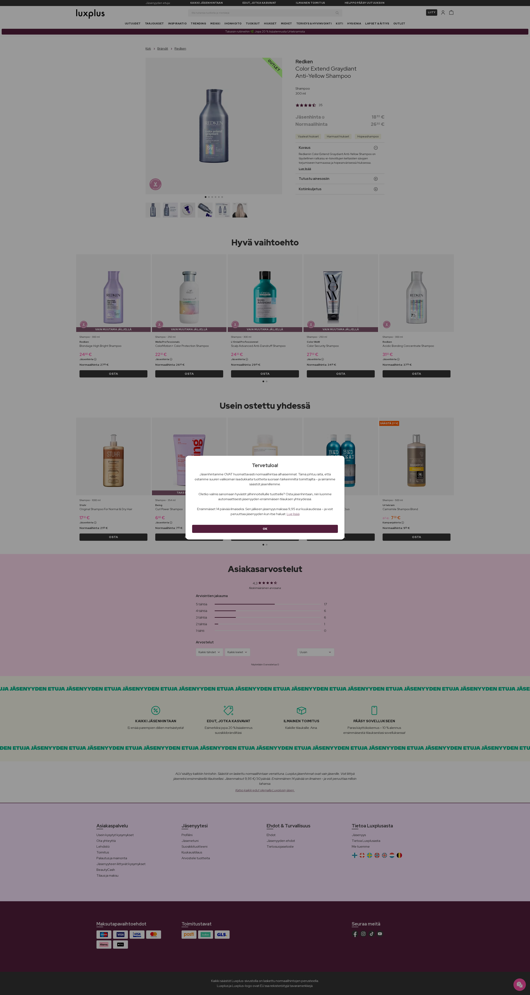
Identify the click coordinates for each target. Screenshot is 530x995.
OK (265, 529)
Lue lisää (293, 514)
